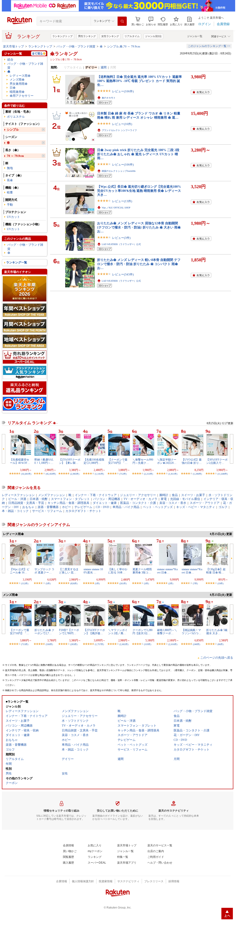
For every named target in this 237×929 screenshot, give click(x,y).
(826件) (73, 583)
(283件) (73, 644)
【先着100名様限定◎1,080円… (94, 461)
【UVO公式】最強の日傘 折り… (192, 461)
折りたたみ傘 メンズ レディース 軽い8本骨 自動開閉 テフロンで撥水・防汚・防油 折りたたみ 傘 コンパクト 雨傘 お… (139, 264)
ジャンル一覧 (194, 36)
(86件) (220, 644)
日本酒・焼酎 (39, 499)
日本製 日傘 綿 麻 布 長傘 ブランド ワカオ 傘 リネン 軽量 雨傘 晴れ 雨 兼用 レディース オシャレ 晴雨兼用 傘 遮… (138, 115)
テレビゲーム (83, 507)
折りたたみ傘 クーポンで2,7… (44, 631)
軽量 (10, 192)
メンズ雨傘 (17, 79)
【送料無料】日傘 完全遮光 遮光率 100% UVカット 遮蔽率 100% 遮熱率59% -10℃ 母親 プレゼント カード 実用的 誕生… (139, 81)
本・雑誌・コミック (15, 511)
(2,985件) (74, 474)
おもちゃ (28, 507)
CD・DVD (102, 507)
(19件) (220, 583)
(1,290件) (197, 474)
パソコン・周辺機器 (106, 499)
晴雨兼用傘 (17, 91)
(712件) (123, 474)
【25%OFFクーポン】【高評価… (94, 631)
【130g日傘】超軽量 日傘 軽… (216, 571)
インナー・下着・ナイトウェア (96, 495)
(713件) (24, 644)
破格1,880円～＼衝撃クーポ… (167, 631)
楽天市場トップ (13, 46)
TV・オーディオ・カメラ (140, 499)
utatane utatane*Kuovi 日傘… (167, 571)
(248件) (196, 644)
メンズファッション (51, 495)
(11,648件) (222, 474)
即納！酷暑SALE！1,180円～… (44, 461)
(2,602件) (123, 644)
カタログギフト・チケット (83, 511)
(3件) (146, 583)
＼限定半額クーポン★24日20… (166, 461)
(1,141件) (99, 474)
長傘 (10, 180)
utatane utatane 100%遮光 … (93, 571)
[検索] (122, 21)
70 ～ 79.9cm (15, 156)
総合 (10, 59)
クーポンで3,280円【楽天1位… (142, 631)
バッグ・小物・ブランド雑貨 (75, 46)
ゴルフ (222, 507)
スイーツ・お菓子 (193, 495)
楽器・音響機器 (48, 507)
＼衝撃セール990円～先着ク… (143, 461)
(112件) (24, 583)
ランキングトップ (62, 36)
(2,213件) (148, 474)
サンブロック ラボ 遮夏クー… (44, 571)
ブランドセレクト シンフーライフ (119, 130)
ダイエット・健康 (105, 503)
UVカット (13, 217)
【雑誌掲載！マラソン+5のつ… (191, 631)
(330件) (49, 644)
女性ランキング (110, 36)
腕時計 (163, 495)
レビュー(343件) (123, 274)
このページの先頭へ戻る (216, 657)
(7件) (195, 583)
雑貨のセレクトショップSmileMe (118, 171)
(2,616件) (172, 644)
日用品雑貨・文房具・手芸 (26, 503)
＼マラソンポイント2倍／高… (117, 631)
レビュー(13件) (122, 201)
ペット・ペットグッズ (158, 507)
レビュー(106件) (123, 91)
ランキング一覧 (16, 262)
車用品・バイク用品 (126, 507)
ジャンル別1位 (153, 36)
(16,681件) (26, 474)
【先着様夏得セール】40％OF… (20, 461)
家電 (164, 499)
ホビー (66, 507)
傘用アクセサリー (22, 95)
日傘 (13, 87)
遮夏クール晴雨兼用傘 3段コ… (142, 571)
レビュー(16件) (122, 124)
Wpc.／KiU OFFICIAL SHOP (116, 207)
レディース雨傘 (20, 75)
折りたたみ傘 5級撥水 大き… (217, 631)
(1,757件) (99, 644)
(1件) (97, 583)
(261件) (123, 583)
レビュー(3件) (121, 238)
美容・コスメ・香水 (172, 503)
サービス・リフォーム (47, 511)
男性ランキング (87, 36)
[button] (151, 21)
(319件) (147, 644)
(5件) (48, 583)
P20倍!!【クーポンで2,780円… (69, 631)
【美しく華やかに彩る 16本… (117, 571)
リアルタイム (132, 36)
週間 (104, 67)
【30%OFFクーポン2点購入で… (217, 461)
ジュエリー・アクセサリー (138, 495)
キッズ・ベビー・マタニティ (195, 507)
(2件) (170, 583)
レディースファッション (18, 495)
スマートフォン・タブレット (70, 499)
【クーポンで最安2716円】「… (117, 461)
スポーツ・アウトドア (205, 503)
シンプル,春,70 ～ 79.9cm (123, 46)
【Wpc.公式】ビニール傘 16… (19, 571)
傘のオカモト (109, 97)
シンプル (13, 129)
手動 (10, 204)
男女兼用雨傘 (19, 83)
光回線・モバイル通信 (185, 499)
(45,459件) (51, 474)
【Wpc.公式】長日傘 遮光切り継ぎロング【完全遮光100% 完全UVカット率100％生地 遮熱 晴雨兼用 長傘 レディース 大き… (139, 190)
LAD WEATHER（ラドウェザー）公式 (121, 244)
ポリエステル (16, 116)
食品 (175, 495)
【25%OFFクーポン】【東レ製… (69, 461)
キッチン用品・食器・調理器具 (68, 503)
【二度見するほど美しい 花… (68, 571)
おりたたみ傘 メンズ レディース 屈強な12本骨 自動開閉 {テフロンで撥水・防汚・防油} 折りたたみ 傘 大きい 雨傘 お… (139, 227)
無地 (10, 168)
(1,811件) (172, 474)
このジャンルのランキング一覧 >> (209, 46)
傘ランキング (64, 53)
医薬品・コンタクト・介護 (138, 503)
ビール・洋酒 (17, 499)
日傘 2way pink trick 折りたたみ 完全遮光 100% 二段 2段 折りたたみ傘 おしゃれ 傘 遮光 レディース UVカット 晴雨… (138, 154)
